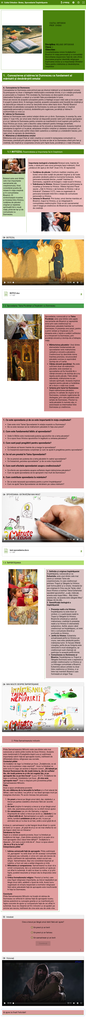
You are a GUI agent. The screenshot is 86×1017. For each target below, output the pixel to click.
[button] (43, 294)
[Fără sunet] (74, 282)
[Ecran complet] (83, 2)
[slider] (40, 282)
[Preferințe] (73, 2)
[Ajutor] (78, 2)
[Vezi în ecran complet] (81, 282)
